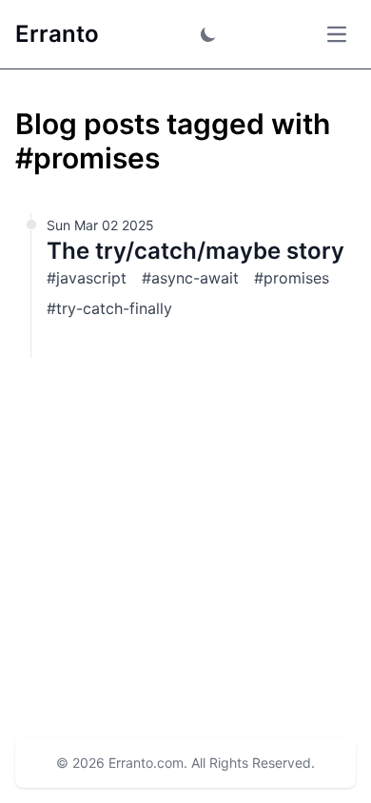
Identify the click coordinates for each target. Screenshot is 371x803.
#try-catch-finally (109, 308)
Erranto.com (146, 762)
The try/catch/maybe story (195, 250)
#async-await (190, 277)
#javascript (87, 277)
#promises (291, 277)
